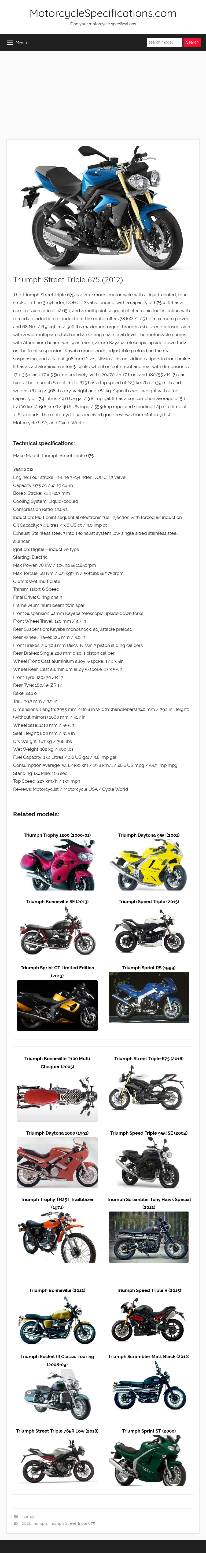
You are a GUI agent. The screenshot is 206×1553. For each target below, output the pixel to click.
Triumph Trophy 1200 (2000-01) (57, 835)
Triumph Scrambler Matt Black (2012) (148, 1356)
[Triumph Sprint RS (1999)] (149, 975)
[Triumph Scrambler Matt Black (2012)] (149, 1364)
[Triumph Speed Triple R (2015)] (149, 1298)
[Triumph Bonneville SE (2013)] (57, 909)
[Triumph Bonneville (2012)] (57, 1298)
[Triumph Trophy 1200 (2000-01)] (57, 843)
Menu (21, 42)
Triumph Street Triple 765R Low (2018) (57, 1431)
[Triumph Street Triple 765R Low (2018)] (57, 1439)
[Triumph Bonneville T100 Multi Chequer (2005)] (57, 1074)
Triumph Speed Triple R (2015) (149, 1290)
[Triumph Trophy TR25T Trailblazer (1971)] (57, 1215)
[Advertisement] (103, 95)
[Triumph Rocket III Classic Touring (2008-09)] (57, 1372)
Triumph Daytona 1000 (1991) (57, 1133)
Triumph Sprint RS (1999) (148, 967)
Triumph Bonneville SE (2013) (57, 901)
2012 (26, 1523)
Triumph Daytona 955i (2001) (148, 835)
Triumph (28, 1516)
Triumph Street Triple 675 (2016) (148, 1058)
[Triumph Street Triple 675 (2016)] (149, 1066)
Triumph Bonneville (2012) (57, 1290)
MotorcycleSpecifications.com (103, 13)
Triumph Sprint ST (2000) (149, 1431)
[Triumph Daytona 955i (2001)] (149, 843)
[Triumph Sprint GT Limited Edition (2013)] (57, 983)
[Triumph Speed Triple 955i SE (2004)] (149, 1141)
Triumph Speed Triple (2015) (149, 901)
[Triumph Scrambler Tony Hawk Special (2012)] (149, 1215)
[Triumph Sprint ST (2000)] (149, 1439)
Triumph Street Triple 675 (72, 1523)
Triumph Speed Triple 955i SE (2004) (148, 1133)
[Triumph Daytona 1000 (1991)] (57, 1141)
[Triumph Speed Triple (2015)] (149, 909)
